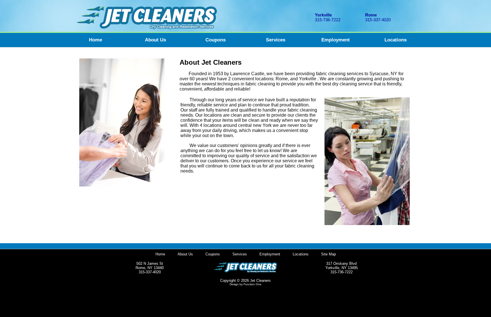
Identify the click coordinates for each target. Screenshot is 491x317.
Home (95, 40)
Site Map (328, 254)
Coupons (215, 40)
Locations (395, 40)
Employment (335, 40)
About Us (155, 40)
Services (275, 40)
